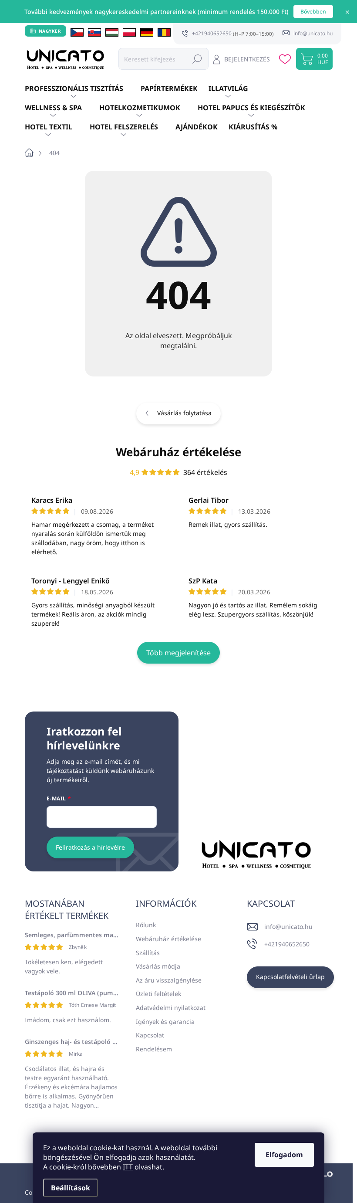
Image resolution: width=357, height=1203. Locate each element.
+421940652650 (287, 944)
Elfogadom (284, 1154)
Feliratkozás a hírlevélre (90, 847)
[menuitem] (83, 88)
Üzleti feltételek (158, 994)
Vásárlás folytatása (184, 413)
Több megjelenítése (178, 652)
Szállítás (148, 953)
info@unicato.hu (288, 926)
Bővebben (313, 11)
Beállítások (70, 1188)
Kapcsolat (150, 1035)
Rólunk (146, 925)
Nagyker (50, 31)
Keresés (197, 58)
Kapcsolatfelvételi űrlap (290, 977)
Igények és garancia (165, 1021)
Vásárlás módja (158, 966)
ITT (128, 1167)
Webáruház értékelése (178, 452)
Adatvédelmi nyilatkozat (170, 1007)
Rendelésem (154, 1049)
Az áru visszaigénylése (169, 980)
